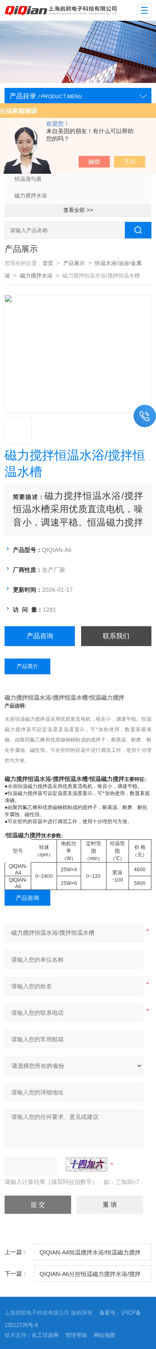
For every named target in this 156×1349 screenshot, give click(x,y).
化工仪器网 (45, 1335)
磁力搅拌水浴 (31, 195)
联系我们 (116, 635)
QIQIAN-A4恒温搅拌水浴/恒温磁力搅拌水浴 (90, 1254)
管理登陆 (76, 1335)
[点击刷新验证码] (86, 1164)
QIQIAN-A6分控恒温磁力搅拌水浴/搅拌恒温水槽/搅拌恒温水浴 (90, 1276)
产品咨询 (40, 635)
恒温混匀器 (28, 179)
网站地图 (104, 1335)
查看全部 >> (78, 210)
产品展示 (74, 263)
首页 (47, 263)
